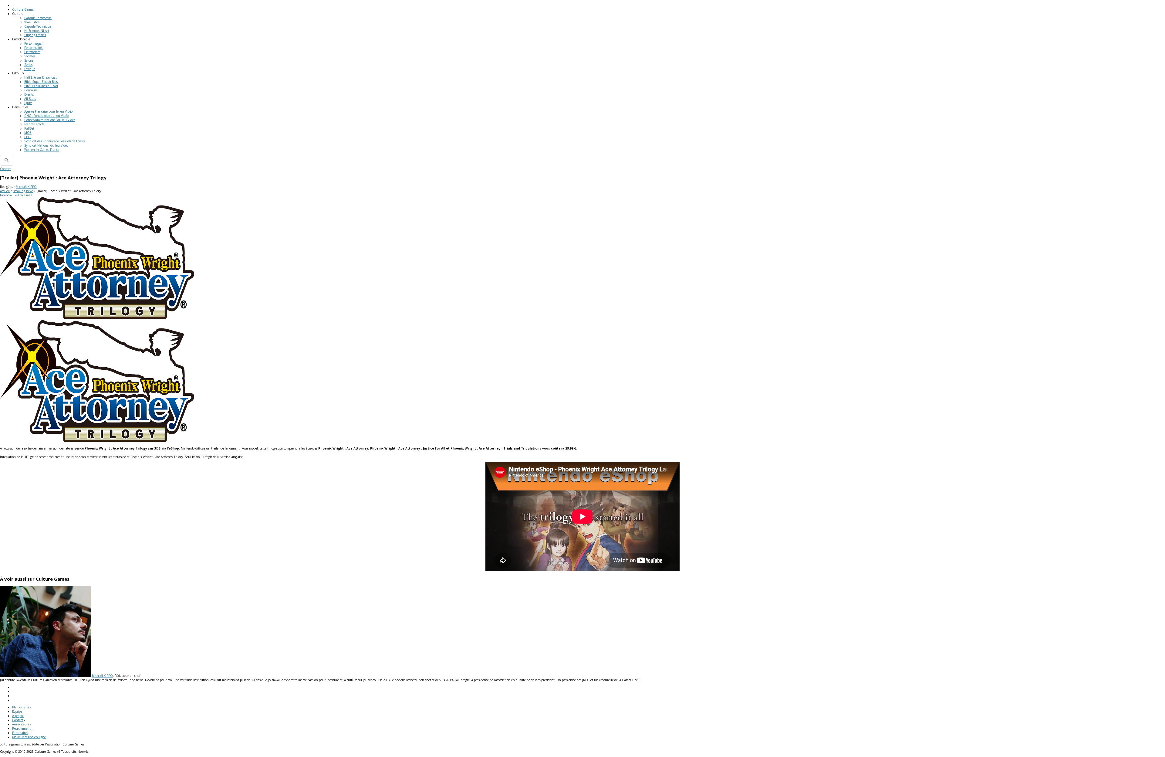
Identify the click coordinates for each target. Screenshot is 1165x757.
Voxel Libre (31, 22)
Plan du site (20, 707)
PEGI (27, 137)
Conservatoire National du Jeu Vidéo (49, 120)
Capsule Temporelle (38, 18)
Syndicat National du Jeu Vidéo (46, 145)
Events (29, 94)
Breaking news (23, 191)
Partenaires (20, 733)
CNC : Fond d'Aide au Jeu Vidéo (46, 116)
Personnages (33, 43)
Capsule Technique (37, 26)
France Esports (34, 124)
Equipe (17, 711)
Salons (28, 60)
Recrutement (21, 728)
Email (28, 195)
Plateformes (32, 52)
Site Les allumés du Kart (41, 86)
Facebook (6, 195)
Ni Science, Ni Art (36, 31)
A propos (18, 716)
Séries (28, 65)
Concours (30, 90)
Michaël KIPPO (26, 187)
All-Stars (30, 99)
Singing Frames (35, 35)
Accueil (5, 191)
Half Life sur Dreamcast (40, 77)
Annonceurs (20, 724)
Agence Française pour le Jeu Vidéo (48, 111)
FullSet (29, 128)
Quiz (28, 103)
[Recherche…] (6, 160)
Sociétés (29, 56)
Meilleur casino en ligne (29, 737)
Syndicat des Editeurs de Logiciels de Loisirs (54, 141)
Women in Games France (41, 150)
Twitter (18, 195)
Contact (5, 169)
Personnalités (33, 48)
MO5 (28, 133)
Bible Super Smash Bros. (41, 82)
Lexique (29, 69)
